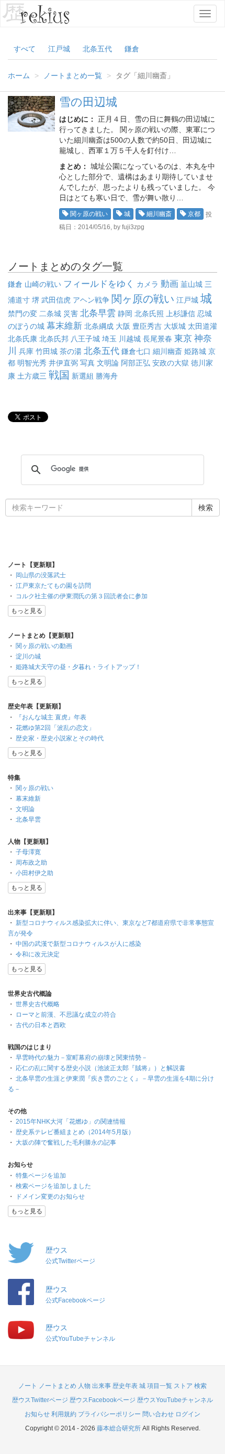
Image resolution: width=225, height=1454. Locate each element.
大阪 (123, 326)
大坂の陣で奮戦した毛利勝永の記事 (66, 1142)
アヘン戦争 (91, 300)
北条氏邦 (54, 339)
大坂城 (175, 326)
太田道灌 (202, 326)
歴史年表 (125, 1386)
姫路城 (195, 351)
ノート (27, 1386)
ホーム (19, 75)
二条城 (50, 313)
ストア (183, 1386)
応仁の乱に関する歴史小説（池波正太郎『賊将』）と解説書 (100, 1068)
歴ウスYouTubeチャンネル (175, 1400)
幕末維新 (64, 326)
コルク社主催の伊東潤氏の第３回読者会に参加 (82, 596)
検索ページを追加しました (53, 1186)
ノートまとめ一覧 (72, 75)
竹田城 (47, 351)
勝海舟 (107, 376)
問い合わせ (158, 1414)
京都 (194, 214)
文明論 (108, 363)
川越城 (130, 339)
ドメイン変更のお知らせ (50, 1196)
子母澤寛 (28, 852)
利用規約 (63, 1414)
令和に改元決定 (38, 954)
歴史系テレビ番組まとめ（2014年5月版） (75, 1132)
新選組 (83, 376)
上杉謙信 (180, 313)
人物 (84, 1386)
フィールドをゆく (98, 284)
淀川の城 (28, 656)
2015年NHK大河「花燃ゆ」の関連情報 (71, 1121)
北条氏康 (22, 339)
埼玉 (109, 339)
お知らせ (37, 1414)
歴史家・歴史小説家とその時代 (60, 738)
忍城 (204, 313)
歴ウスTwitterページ (40, 1400)
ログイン (187, 1414)
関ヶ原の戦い (89, 214)
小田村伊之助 (34, 873)
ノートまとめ (57, 1386)
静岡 (125, 313)
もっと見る (26, 611)
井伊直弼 (63, 363)
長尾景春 (157, 339)
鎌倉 (132, 49)
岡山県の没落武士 (41, 575)
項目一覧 (159, 1386)
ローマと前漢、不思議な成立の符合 (66, 1014)
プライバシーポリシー (109, 1414)
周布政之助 (31, 862)
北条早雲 (98, 313)
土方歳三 (32, 376)
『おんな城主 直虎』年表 (51, 717)
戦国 (59, 375)
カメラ (148, 284)
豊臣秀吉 (147, 326)
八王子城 (85, 339)
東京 (183, 338)
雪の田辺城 (88, 102)
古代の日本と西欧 (41, 1025)
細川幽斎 (159, 214)
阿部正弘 (135, 363)
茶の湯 (71, 351)
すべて (25, 49)
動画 (169, 284)
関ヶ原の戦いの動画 (44, 646)
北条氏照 (149, 313)
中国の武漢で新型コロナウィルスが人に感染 (78, 943)
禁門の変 (22, 313)
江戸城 (59, 49)
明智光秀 (32, 363)
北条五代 (97, 49)
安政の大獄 (170, 363)
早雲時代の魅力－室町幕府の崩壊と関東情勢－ (82, 1057)
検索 (200, 1386)
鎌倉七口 (136, 351)
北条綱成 (99, 326)
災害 (70, 313)
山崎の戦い (43, 284)
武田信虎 (56, 300)
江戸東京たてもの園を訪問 (53, 585)
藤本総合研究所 (119, 1428)
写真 (87, 363)
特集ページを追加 (41, 1175)
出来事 (101, 1386)
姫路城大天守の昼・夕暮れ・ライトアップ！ (78, 667)
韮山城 (192, 284)
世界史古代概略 (38, 1004)
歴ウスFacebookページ (103, 1400)
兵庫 (26, 351)
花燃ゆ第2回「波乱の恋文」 (55, 727)
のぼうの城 (26, 326)
